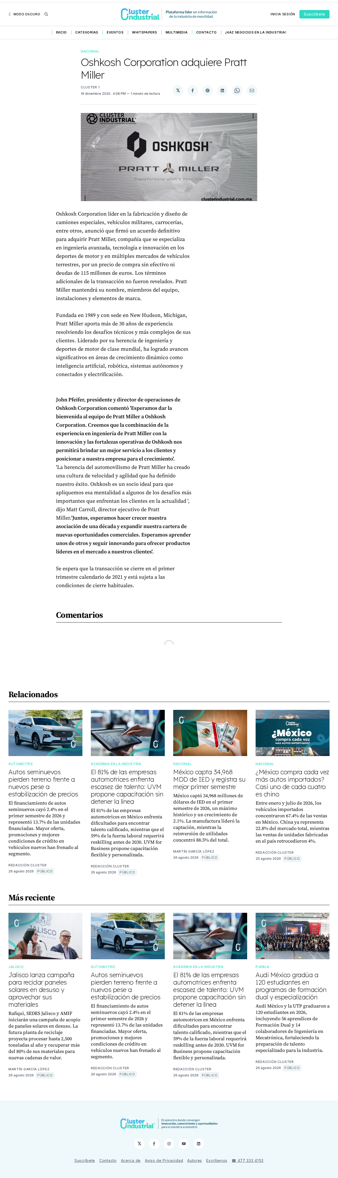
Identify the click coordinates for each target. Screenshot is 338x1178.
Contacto (206, 32)
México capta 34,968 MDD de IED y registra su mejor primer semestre (209, 779)
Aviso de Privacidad (164, 1160)
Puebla (262, 967)
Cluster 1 (90, 87)
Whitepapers (144, 32)
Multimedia (177, 32)
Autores (194, 1160)
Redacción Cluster (27, 865)
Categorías (86, 32)
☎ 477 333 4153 (248, 1160)
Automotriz (20, 764)
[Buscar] (46, 14)
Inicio (61, 32)
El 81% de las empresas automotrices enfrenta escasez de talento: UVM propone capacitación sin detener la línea (127, 786)
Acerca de (131, 1160)
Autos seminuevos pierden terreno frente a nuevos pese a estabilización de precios (43, 783)
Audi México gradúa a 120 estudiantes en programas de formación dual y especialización (291, 986)
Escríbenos (216, 1160)
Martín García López (193, 851)
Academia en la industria (116, 764)
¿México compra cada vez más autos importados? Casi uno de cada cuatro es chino (292, 783)
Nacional (90, 51)
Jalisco (16, 967)
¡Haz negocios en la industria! (255, 32)
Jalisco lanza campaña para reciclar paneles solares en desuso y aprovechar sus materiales (41, 989)
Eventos (115, 32)
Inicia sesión (283, 14)
